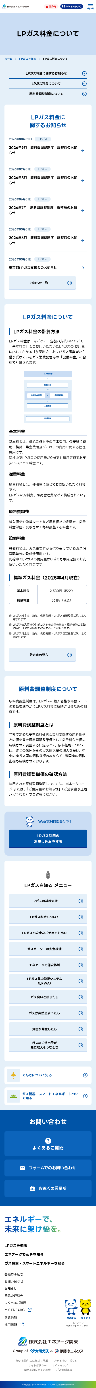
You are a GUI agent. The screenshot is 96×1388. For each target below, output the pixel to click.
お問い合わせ (13, 1281)
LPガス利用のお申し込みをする (48, 839)
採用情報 (10, 1324)
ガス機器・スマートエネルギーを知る (34, 1263)
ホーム (8, 59)
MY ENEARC (73, 6)
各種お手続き (13, 1274)
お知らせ (10, 1288)
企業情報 (10, 1317)
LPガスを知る (27, 59)
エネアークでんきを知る (24, 1254)
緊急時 (52, 6)
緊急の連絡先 (13, 1295)
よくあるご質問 (15, 1303)
